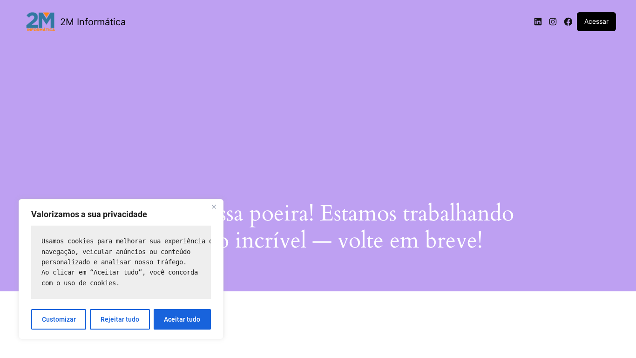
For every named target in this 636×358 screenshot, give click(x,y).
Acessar (596, 21)
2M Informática (93, 22)
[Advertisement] (318, 110)
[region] (121, 269)
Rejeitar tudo (120, 319)
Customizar (59, 319)
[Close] (213, 207)
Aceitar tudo (182, 319)
